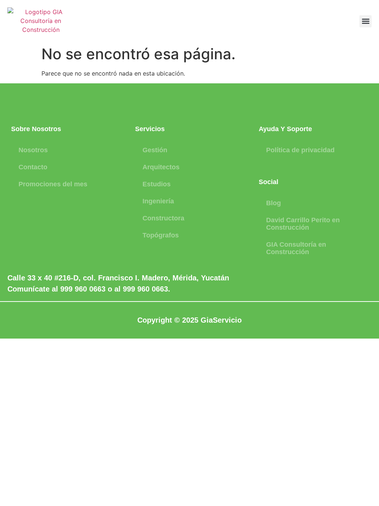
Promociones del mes (53, 184)
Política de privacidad (300, 150)
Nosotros (33, 150)
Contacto (33, 167)
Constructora (163, 218)
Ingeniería (158, 201)
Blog (273, 203)
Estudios (156, 184)
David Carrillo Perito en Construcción (303, 223)
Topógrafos (160, 235)
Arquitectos (161, 167)
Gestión (154, 150)
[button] (365, 21)
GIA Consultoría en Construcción (296, 248)
